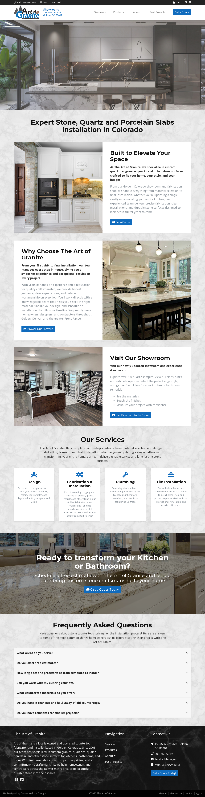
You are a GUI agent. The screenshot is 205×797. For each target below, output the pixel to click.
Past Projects (157, 12)
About (136, 12)
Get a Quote (182, 12)
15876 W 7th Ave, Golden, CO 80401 (172, 746)
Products (118, 12)
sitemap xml (176, 793)
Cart (178, 2)
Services (99, 12)
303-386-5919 (164, 754)
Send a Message (165, 759)
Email (52, 2)
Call (27, 2)
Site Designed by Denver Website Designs (24, 793)
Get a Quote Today (104, 589)
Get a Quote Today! (164, 773)
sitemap (163, 793)
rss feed (189, 793)
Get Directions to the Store (132, 415)
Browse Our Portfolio (40, 329)
